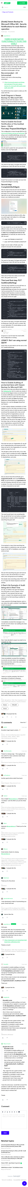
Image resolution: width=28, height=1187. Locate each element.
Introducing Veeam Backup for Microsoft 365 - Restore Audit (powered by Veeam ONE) (13, 1145)
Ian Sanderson (7, 775)
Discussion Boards (5, 1160)
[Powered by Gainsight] (14, 1176)
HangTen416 (6, 997)
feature (5, 705)
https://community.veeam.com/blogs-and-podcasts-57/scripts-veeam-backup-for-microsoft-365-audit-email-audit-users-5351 (15, 85)
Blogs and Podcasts (7, 12)
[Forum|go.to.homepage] (7, 3)
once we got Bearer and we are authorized (12, 133)
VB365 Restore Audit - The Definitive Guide (12, 1167)
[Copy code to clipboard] (25, 153)
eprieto (5, 727)
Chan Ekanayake (8, 751)
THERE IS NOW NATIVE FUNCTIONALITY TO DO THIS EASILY (14, 41)
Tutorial (5, 708)
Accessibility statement (19, 1180)
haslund (5, 796)
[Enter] (2, 7)
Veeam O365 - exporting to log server (10, 1163)
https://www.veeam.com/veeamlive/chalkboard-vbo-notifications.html (15, 941)
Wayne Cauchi (7, 1044)
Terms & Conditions (7, 1180)
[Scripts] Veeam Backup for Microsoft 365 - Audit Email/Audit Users (13, 1151)
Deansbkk (6, 964)
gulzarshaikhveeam (8, 898)
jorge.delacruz (7, 36)
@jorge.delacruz (13, 799)
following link (7, 391)
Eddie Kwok (6, 878)
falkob (5, 823)
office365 (14, 705)
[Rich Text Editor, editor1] (14, 1121)
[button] (2, 3)
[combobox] (14, 7)
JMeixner (6, 849)
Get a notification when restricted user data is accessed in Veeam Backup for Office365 (12, 1157)
